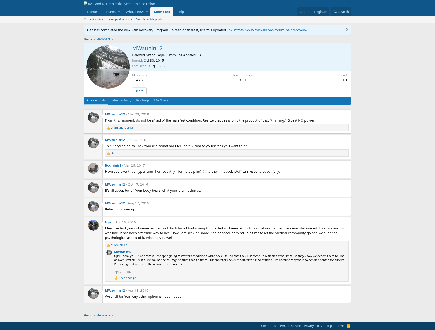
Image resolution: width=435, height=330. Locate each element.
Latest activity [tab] (121, 100)
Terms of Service (290, 326)
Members (162, 11)
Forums (110, 11)
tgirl (109, 222)
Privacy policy (313, 326)
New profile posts (120, 19)
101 (344, 79)
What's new (135, 11)
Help (180, 11)
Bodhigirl (113, 165)
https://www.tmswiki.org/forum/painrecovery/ (270, 30)
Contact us (268, 326)
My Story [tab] (161, 100)
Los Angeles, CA (189, 55)
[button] (119, 11)
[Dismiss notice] (347, 30)
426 (139, 79)
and (122, 127)
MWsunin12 (115, 114)
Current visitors (94, 19)
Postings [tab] (143, 100)
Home (92, 11)
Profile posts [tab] (96, 100)
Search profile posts (149, 19)
